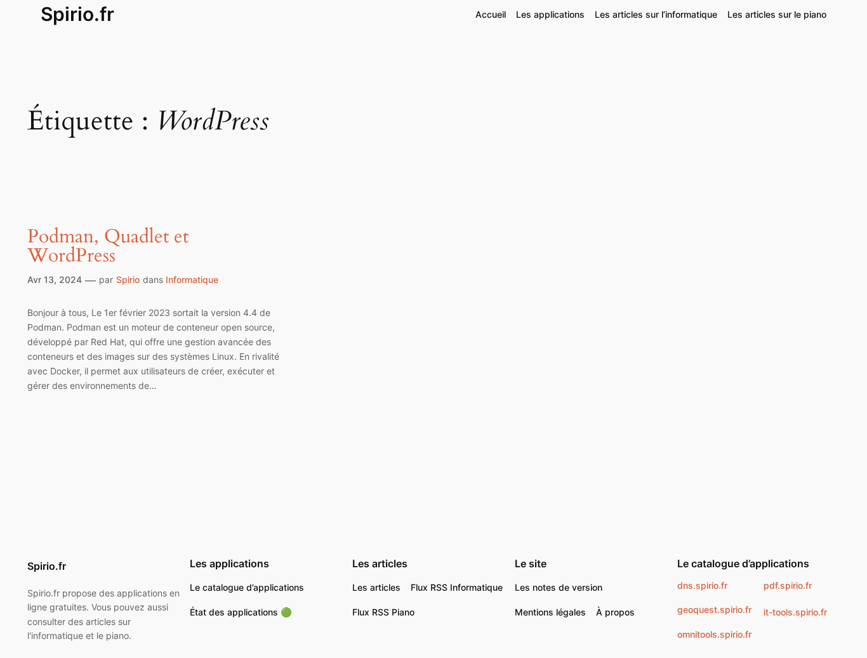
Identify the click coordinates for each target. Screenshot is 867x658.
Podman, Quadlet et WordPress (108, 246)
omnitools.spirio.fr (714, 634)
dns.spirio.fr (702, 585)
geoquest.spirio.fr (714, 609)
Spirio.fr (77, 14)
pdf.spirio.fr (788, 585)
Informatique (192, 279)
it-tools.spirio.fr (795, 612)
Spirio (128, 279)
